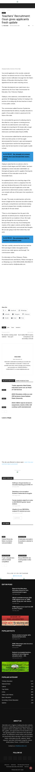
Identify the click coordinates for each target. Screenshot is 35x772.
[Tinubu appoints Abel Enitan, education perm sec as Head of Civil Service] (6, 387)
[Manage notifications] (30, 768)
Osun (12, 327)
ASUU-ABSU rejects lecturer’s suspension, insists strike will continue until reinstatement (22, 405)
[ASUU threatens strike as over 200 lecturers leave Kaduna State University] (6, 396)
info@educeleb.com (21, 746)
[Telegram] (25, 372)
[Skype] (21, 372)
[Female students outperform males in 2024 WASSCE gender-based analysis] (6, 502)
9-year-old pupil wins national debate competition (8, 559)
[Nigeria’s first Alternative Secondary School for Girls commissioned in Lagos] (6, 591)
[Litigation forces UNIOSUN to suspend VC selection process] (6, 511)
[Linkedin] (13, 372)
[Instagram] (10, 372)
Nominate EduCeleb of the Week (14, 766)
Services (26, 766)
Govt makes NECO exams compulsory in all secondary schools (25, 336)
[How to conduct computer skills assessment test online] (6, 637)
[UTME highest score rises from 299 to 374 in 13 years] (6, 609)
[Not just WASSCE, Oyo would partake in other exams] (25, 551)
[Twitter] (28, 372)
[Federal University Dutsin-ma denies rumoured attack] (9, 532)
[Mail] (17, 372)
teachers (18, 327)
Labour (9, 10)
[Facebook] (6, 372)
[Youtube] (29, 758)
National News (22, 536)
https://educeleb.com (17, 359)
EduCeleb (5, 25)
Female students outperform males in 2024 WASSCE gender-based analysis (22, 502)
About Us (6, 765)
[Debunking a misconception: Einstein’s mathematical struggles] (6, 494)
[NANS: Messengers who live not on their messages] (6, 646)
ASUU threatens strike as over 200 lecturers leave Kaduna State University (22, 396)
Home (3, 10)
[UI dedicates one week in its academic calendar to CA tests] (25, 532)
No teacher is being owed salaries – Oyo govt (9, 336)
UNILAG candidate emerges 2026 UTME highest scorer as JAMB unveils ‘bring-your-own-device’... (22, 599)
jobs (8, 327)
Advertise (13, 765)
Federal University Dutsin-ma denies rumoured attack (7, 541)
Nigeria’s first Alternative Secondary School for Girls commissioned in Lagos (20, 590)
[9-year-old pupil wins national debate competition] (9, 551)
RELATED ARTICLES (8, 380)
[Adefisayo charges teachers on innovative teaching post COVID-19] (6, 485)
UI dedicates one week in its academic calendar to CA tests (25, 541)
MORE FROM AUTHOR (22, 380)
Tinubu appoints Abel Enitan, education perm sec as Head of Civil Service (21, 388)
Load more (17, 518)
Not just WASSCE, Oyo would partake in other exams (24, 559)
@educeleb (17, 576)
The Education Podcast (23, 765)
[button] (32, 5)
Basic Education (6, 555)
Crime (3, 536)
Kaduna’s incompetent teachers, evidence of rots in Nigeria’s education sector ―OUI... (21, 654)
